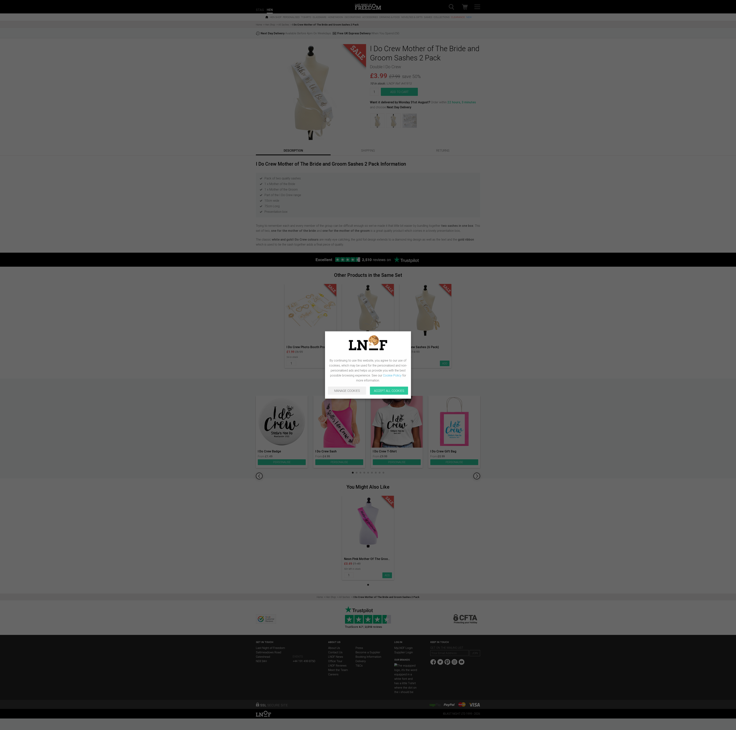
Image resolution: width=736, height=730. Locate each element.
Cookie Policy (392, 375)
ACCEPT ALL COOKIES (389, 391)
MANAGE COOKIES (347, 391)
